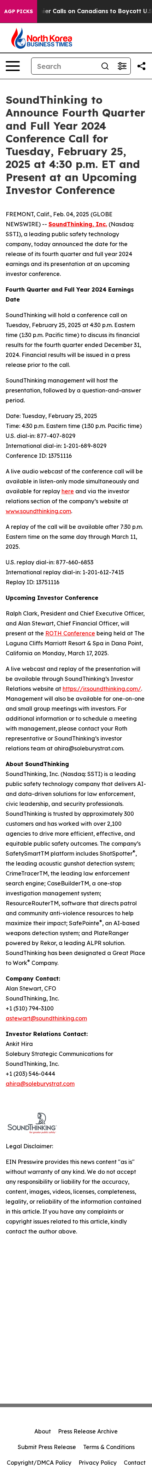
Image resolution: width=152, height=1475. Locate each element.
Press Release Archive (88, 1431)
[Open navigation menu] (13, 66)
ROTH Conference (70, 633)
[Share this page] (141, 66)
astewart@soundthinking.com (46, 1018)
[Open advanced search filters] (121, 66)
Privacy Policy (97, 1462)
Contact (135, 1462)
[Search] (105, 66)
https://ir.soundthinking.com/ (102, 688)
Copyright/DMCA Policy (39, 1462)
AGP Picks (18, 11)
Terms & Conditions (109, 1446)
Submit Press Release (47, 1446)
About (42, 1431)
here (68, 491)
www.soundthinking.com (38, 511)
